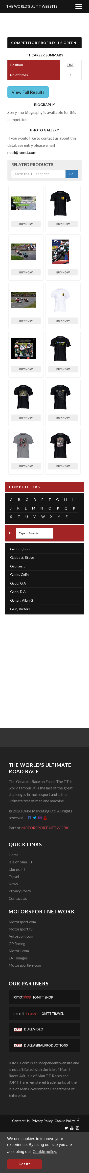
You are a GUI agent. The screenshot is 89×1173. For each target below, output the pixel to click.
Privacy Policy (20, 891)
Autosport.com (21, 936)
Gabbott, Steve (22, 557)
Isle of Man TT (21, 862)
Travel (14, 877)
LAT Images (18, 958)
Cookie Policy (65, 1121)
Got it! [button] (24, 1164)
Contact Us (18, 898)
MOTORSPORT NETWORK (45, 828)
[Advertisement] (44, 665)
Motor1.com (19, 951)
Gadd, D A (18, 591)
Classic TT (17, 869)
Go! (72, 174)
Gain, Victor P (20, 609)
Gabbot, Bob (20, 549)
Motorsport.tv (20, 929)
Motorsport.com (22, 922)
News (13, 884)
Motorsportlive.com (25, 965)
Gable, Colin (19, 574)
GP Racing (17, 944)
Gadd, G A (18, 583)
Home (13, 855)
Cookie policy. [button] (45, 1151)
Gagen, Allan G (21, 600)
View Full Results (28, 92)
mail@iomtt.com (21, 152)
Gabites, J (17, 566)
